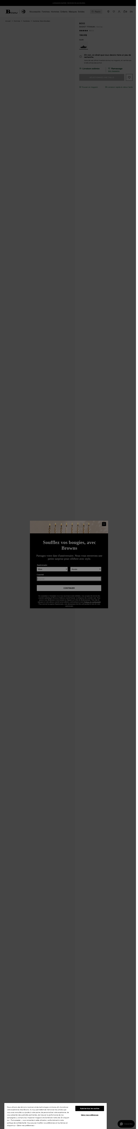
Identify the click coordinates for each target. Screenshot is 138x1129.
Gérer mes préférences (89, 1115)
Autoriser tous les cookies (89, 1108)
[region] (55, 1116)
